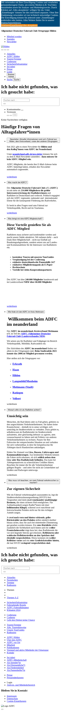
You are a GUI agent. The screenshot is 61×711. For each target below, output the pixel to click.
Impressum (12, 696)
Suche (10, 79)
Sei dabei (11, 66)
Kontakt (10, 652)
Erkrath (17, 363)
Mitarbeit (11, 645)
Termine (10, 582)
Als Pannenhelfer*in (16, 670)
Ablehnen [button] (5, 25)
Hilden (16, 375)
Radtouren (11, 585)
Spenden (11, 39)
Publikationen (13, 647)
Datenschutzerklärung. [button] (11, 23)
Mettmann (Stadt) (22, 386)
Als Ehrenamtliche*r (16, 665)
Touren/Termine (14, 59)
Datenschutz (12, 698)
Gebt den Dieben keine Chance (21, 620)
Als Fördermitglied (15, 667)
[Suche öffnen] (5, 49)
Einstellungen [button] (16, 25)
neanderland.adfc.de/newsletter (27, 154)
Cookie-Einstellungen (16, 701)
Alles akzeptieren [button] (30, 25)
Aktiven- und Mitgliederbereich (21, 685)
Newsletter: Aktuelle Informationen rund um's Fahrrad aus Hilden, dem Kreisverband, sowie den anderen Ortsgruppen (33, 140)
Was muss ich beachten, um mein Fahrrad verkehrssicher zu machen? (33, 481)
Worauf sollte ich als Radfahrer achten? (24, 410)
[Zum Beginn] (2, 709)
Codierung (11, 61)
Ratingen (17, 392)
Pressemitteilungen (15, 677)
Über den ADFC (14, 640)
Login (9, 71)
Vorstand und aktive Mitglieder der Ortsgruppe (28, 650)
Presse (9, 69)
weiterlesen (12, 177)
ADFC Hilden (13, 56)
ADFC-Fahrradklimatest (18, 607)
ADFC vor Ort (13, 642)
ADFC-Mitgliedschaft (17, 660)
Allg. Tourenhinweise (16, 627)
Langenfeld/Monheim (25, 381)
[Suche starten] (4, 103)
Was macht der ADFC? (17, 182)
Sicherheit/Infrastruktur (17, 64)
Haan (15, 369)
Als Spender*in (14, 662)
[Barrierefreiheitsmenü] (2, 49)
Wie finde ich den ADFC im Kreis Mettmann (26, 312)
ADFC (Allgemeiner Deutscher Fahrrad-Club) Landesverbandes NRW (29, 334)
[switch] (22, 110)
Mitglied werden (14, 36)
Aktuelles (11, 54)
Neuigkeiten (12, 580)
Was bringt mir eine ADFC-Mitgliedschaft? (25, 219)
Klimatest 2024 (13, 610)
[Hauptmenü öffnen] (8, 49)
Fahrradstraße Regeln (16, 605)
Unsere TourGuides (15, 630)
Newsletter (11, 41)
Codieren (11, 617)
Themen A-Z (12, 597)
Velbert (16, 398)
